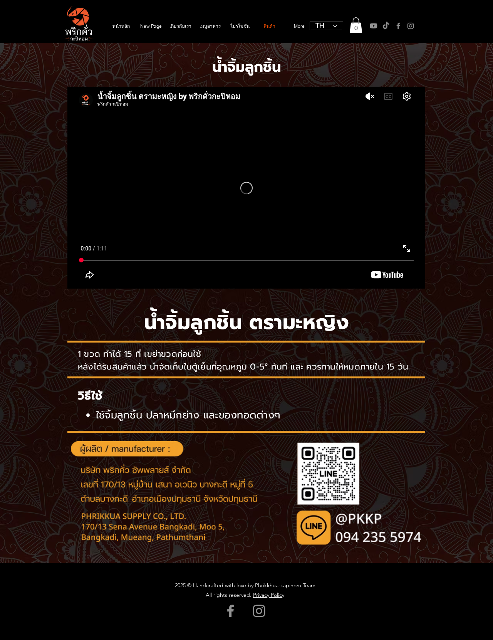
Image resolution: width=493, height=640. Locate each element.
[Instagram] (410, 26)
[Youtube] (373, 26)
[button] (355, 25)
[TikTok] (386, 26)
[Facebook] (398, 26)
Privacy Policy (268, 594)
